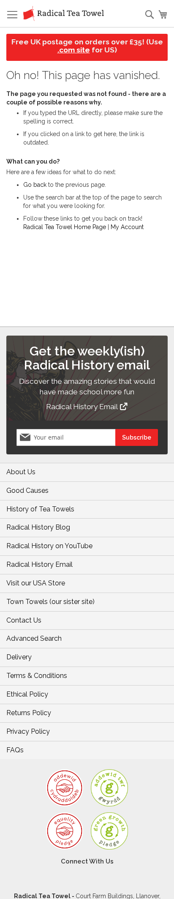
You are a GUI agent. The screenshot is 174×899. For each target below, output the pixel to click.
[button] (113, 405)
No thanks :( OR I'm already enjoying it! (136, 505)
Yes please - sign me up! (56, 505)
